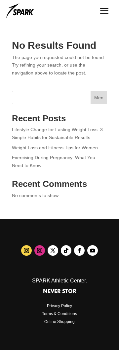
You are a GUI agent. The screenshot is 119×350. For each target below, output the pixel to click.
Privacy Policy (59, 306)
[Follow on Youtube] (92, 250)
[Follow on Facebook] (79, 250)
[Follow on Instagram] (26, 250)
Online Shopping (59, 321)
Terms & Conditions (59, 313)
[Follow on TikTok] (66, 250)
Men (98, 97)
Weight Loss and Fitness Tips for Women (55, 147)
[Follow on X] (53, 250)
